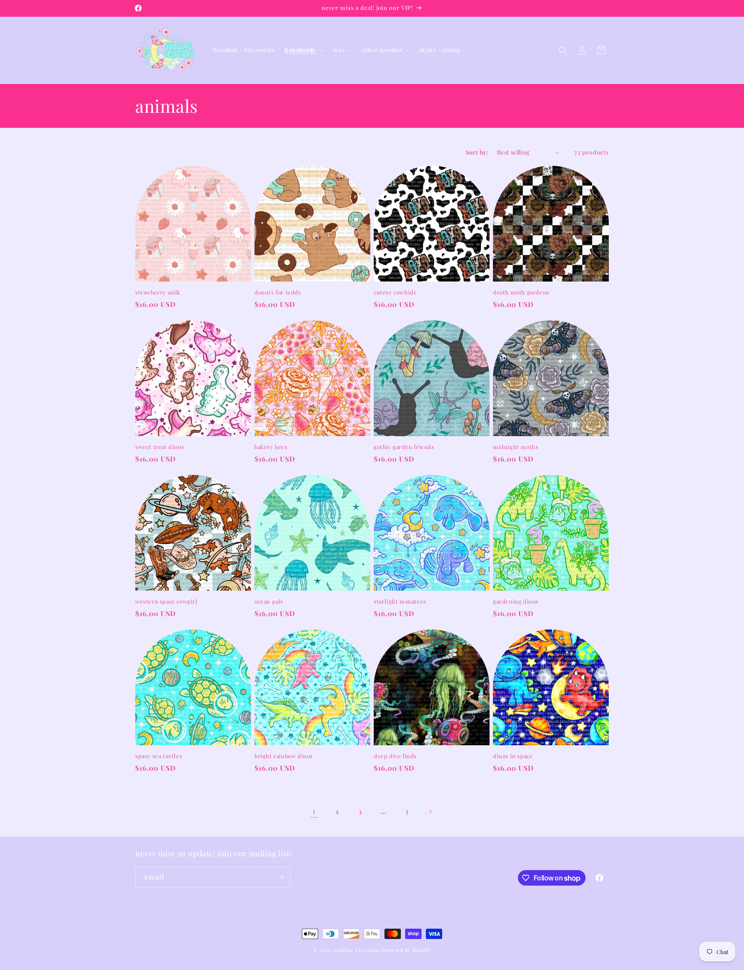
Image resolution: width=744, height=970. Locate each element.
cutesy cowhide (395, 292)
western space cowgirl (166, 601)
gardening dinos (516, 601)
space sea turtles (158, 756)
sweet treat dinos (159, 446)
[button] (303, 50)
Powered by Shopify (406, 950)
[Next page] (430, 811)
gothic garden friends (404, 446)
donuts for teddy (278, 292)
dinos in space (513, 756)
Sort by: (476, 152)
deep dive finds (395, 756)
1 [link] (314, 810)
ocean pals (268, 601)
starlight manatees (400, 601)
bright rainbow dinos (283, 756)
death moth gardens (521, 292)
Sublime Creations (357, 950)
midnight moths (515, 446)
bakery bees (271, 446)
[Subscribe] (280, 877)
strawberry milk (157, 292)
